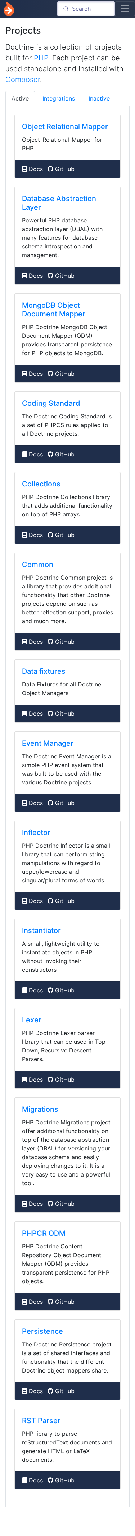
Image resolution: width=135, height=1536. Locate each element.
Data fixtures (44, 671)
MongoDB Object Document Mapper (53, 309)
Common (37, 564)
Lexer (31, 1020)
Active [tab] (20, 98)
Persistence (42, 1331)
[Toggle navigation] (125, 8)
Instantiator (41, 930)
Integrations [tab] (58, 98)
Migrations (40, 1109)
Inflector (36, 832)
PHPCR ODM (44, 1233)
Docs (36, 169)
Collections (41, 484)
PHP (41, 58)
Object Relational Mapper (65, 126)
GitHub (65, 169)
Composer (22, 79)
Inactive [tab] (99, 98)
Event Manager (47, 743)
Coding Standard (51, 403)
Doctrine (9, 9)
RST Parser (41, 1420)
